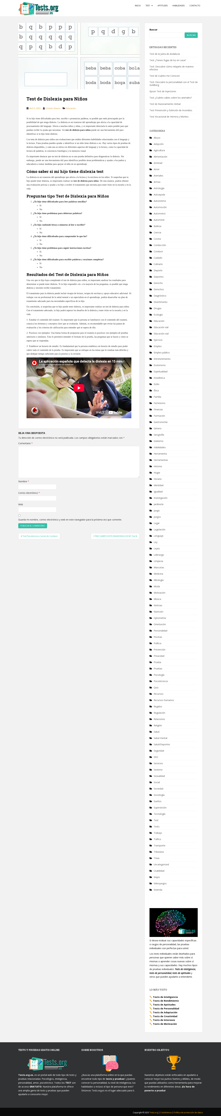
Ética (156, 390)
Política (157, 643)
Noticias (158, 605)
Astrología (159, 188)
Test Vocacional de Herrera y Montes (168, 116)
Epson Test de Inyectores (162, 91)
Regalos (158, 706)
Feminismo (159, 403)
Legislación (159, 529)
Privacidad (159, 655)
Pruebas (158, 668)
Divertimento (160, 302)
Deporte (158, 270)
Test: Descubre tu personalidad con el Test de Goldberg (173, 84)
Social (157, 782)
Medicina (158, 573)
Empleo (158, 346)
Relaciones (159, 719)
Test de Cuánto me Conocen (164, 75)
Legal (156, 523)
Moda (157, 586)
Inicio (138, 5)
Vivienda (158, 889)
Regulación (159, 712)
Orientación (160, 624)
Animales (158, 175)
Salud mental (160, 738)
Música (157, 599)
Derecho (158, 283)
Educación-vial (161, 333)
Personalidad (160, 630)
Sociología (159, 794)
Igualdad (158, 491)
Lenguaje (158, 535)
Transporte (159, 845)
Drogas (157, 308)
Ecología (158, 314)
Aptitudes (163, 5)
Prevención (159, 649)
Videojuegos (160, 883)
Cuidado (158, 257)
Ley (155, 542)
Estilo (156, 384)
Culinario (158, 264)
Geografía (159, 434)
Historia (158, 466)
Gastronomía (160, 422)
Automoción (160, 207)
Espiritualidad (160, 371)
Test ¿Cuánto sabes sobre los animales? (170, 97)
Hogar (157, 472)
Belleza (157, 226)
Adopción (159, 144)
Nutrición (158, 611)
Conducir (158, 251)
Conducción (160, 245)
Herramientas (161, 460)
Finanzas (158, 409)
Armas (157, 181)
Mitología (159, 580)
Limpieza (158, 561)
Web (20, 504)
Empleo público (162, 352)
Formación (159, 415)
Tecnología (159, 813)
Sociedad (158, 788)
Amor (157, 169)
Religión (158, 725)
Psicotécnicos (161, 681)
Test (148, 5)
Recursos (158, 693)
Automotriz (160, 213)
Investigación (160, 497)
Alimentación (160, 156)
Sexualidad (159, 775)
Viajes (157, 877)
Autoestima (160, 200)
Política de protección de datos (188, 1112)
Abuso (157, 137)
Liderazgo (159, 554)
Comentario (25, 443)
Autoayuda (159, 194)
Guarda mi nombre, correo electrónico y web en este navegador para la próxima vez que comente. (70, 519)
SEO (156, 757)
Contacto (194, 5)
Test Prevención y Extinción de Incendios (170, 110)
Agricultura (159, 150)
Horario (158, 478)
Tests (157, 826)
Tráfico (157, 839)
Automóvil (159, 219)
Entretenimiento (162, 358)
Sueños (157, 801)
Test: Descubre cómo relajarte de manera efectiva (171, 68)
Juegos (157, 516)
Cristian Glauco (52, 108)
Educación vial (161, 327)
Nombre (23, 481)
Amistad (158, 162)
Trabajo (158, 832)
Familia (157, 396)
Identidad (158, 485)
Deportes (159, 276)
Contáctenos (166, 1112)
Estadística (159, 377)
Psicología (159, 674)
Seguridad (159, 750)
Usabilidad (159, 870)
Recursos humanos (164, 700)
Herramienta (160, 453)
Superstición (160, 807)
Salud (156, 731)
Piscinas (158, 636)
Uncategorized (161, 864)
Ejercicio (158, 339)
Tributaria (159, 851)
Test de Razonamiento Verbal (165, 103)
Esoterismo (160, 365)
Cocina (157, 238)
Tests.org (154, 1112)
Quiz (156, 687)
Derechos (159, 289)
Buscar (153, 29)
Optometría (160, 617)
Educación (71, 108)
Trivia (156, 858)
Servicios (158, 763)
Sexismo (158, 769)
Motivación (159, 592)
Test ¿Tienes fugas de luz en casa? (167, 60)
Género (157, 428)
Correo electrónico (29, 492)
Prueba (157, 662)
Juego (157, 510)
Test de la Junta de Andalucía (164, 53)
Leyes (157, 548)
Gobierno (158, 441)
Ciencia (157, 232)
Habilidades (178, 5)
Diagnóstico (160, 295)
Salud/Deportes (162, 744)
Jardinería (158, 504)
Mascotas (159, 567)
